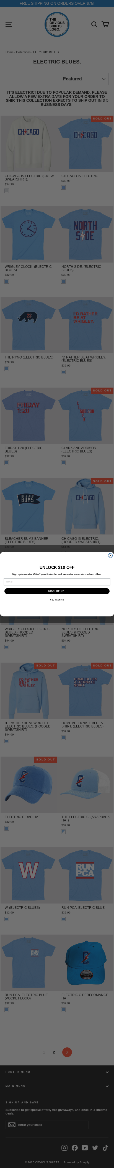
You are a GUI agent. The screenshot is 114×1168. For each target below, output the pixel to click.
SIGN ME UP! (57, 591)
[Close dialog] (110, 555)
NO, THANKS (57, 600)
